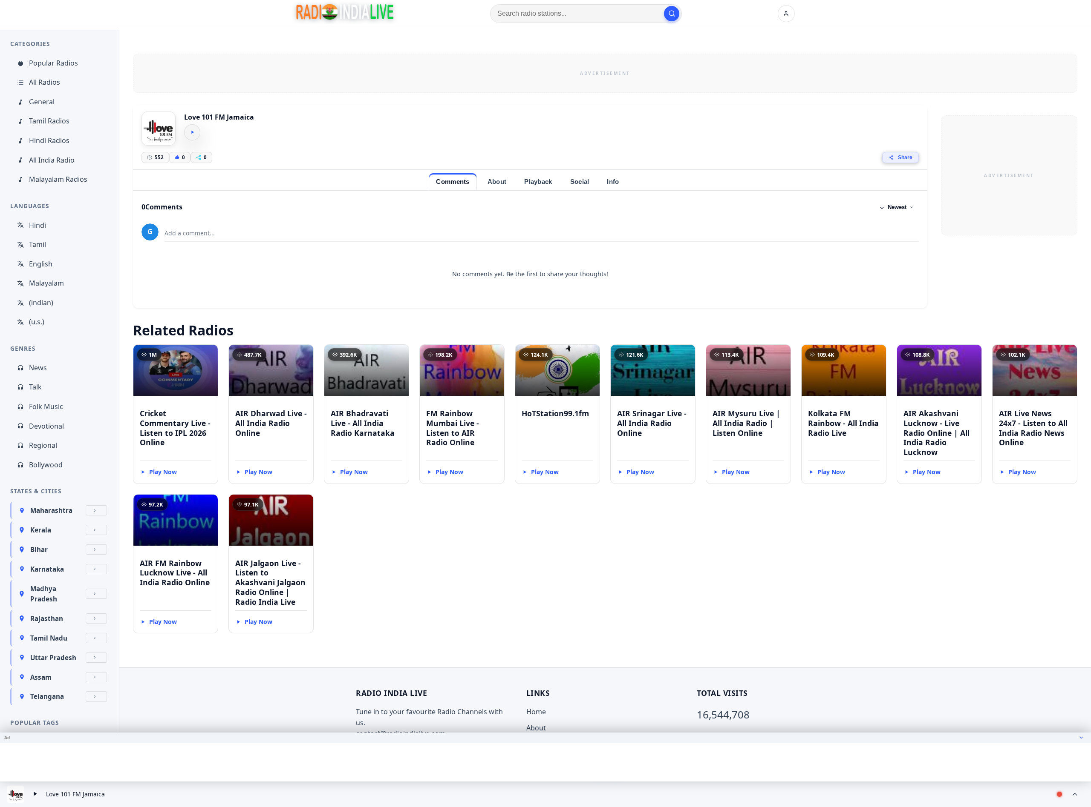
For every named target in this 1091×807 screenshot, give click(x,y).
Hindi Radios (49, 140)
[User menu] (786, 13)
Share (905, 157)
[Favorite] (207, 355)
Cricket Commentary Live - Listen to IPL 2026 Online (175, 428)
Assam (41, 677)
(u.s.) (36, 321)
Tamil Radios (49, 121)
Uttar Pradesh (53, 657)
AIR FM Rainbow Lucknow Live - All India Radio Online (175, 573)
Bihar (39, 549)
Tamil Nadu (48, 638)
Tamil (37, 244)
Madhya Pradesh (43, 593)
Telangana (47, 696)
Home (536, 711)
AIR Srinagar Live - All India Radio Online (652, 423)
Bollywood (46, 464)
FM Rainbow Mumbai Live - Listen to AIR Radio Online (452, 428)
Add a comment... (190, 233)
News (38, 367)
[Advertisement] (605, 73)
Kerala (40, 530)
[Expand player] (1074, 794)
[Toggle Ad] (1081, 737)
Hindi (37, 225)
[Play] (192, 132)
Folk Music (46, 406)
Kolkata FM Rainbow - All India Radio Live (843, 423)
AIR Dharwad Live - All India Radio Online (271, 423)
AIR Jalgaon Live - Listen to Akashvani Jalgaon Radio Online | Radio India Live (270, 582)
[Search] (671, 13)
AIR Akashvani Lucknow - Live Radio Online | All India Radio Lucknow (936, 432)
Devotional (46, 426)
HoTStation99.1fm (555, 413)
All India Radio (52, 160)
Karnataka (47, 569)
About (536, 728)
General (42, 101)
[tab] (452, 181)
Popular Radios (53, 63)
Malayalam (46, 283)
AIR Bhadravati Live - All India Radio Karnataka (363, 423)
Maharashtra (51, 510)
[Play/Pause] (35, 794)
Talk (35, 387)
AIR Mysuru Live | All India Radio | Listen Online (746, 423)
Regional (43, 445)
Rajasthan (46, 618)
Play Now (163, 472)
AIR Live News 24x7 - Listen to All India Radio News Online (1033, 428)
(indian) (41, 302)
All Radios (44, 82)
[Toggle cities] (96, 510)
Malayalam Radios (58, 179)
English (40, 264)
